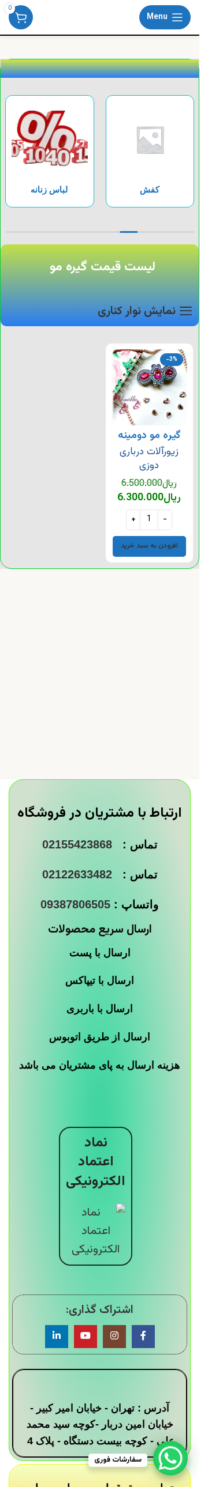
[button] (149, 546)
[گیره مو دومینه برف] (150, 387)
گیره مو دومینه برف (149, 443)
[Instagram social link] (114, 1336)
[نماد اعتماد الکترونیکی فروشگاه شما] (95, 1231)
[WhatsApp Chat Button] (170, 1458)
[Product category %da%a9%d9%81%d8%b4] (150, 151)
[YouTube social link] (85, 1336)
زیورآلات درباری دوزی (149, 458)
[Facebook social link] (143, 1336)
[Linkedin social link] (56, 1336)
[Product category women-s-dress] (50, 151)
